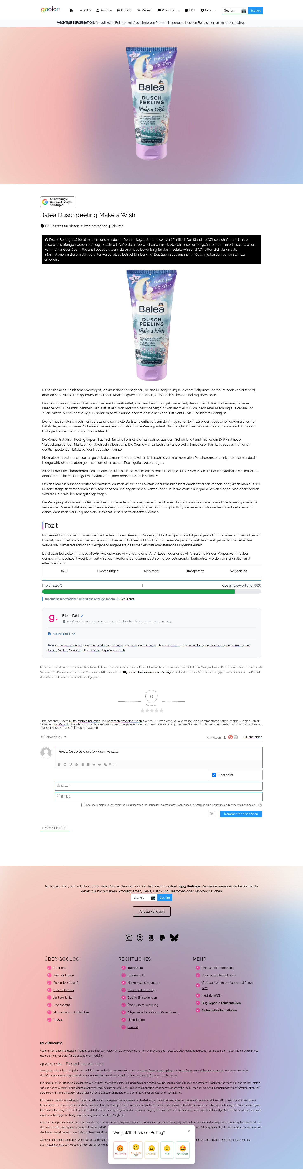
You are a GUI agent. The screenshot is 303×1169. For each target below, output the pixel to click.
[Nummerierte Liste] (82, 764)
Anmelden (255, 737)
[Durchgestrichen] (76, 764)
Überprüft (225, 775)
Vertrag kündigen (152, 911)
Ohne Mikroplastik (168, 645)
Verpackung (238, 571)
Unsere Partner (63, 990)
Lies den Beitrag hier (199, 23)
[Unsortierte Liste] (88, 764)
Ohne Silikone (233, 645)
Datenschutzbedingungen (124, 721)
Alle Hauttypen (64, 645)
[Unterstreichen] (71, 764)
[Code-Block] (99, 764)
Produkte (168, 10)
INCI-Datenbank (165, 1083)
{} (110, 764)
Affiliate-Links (62, 997)
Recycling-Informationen (219, 975)
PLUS (87, 10)
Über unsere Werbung (143, 1005)
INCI (192, 10)
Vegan (105, 650)
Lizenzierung (136, 1019)
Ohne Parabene (213, 645)
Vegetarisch (117, 650)
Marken (147, 10)
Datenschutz (136, 975)
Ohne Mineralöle (191, 645)
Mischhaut (130, 645)
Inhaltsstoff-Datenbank (217, 967)
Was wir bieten (63, 975)
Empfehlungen (108, 571)
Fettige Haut (115, 645)
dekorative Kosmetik (212, 1070)
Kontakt (133, 1027)
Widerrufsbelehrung (141, 990)
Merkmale (151, 571)
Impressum (135, 967)
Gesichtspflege (164, 1070)
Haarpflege (185, 1070)
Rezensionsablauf (65, 982)
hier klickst (127, 599)
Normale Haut (147, 645)
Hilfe (208, 10)
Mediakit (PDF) (212, 995)
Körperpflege (147, 1070)
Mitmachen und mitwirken (71, 1012)
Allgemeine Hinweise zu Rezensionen (153, 1012)
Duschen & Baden (95, 645)
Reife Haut (74, 650)
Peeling (62, 650)
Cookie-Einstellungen (142, 997)
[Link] (105, 764)
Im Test (126, 10)
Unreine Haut (91, 650)
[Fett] (59, 764)
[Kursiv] (65, 764)
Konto (104, 10)
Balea (78, 645)
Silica (216, 426)
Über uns (59, 967)
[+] (115, 764)
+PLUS (108, 1115)
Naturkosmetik (55, 1144)
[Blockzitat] (94, 764)
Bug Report (60, 724)
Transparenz (195, 571)
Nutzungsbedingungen (84, 721)
